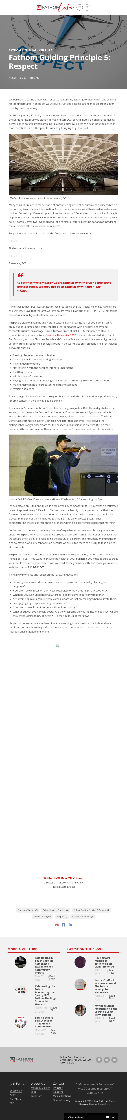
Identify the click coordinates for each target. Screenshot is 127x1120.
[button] (80, 7)
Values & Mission (40, 1087)
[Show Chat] (108, 1117)
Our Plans (15, 1098)
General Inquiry (62, 1100)
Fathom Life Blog (22, 50)
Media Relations (62, 1095)
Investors (36, 1095)
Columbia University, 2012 (61, 335)
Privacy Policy (104, 1104)
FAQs (12, 1103)
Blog (33, 1091)
